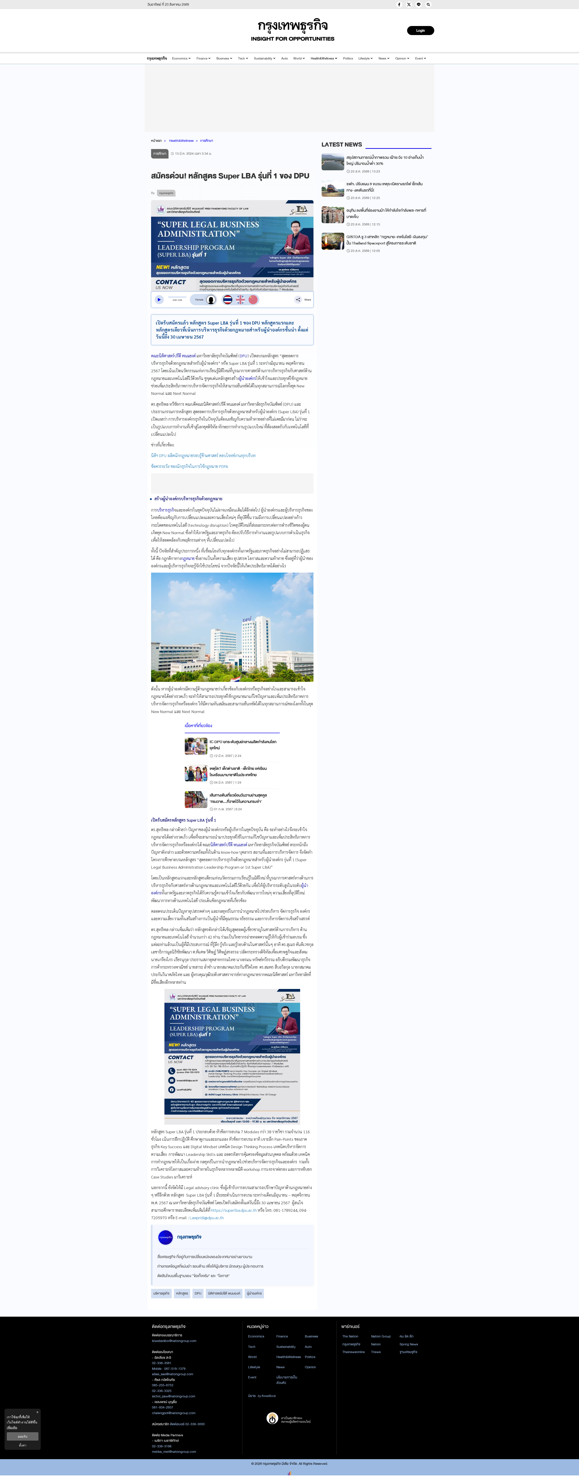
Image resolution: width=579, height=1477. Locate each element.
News (382, 58)
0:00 (175, 300)
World (297, 58)
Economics (179, 58)
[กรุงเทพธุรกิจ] (157, 58)
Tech (241, 58)
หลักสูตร (182, 1293)
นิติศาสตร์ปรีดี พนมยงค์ (224, 1293)
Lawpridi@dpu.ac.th (207, 1217)
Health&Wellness (322, 58)
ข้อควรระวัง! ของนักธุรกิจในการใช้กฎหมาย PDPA (190, 466)
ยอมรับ (22, 1436)
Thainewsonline (353, 1352)
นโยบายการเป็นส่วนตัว (286, 1380)
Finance (202, 58)
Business (222, 58)
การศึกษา (206, 141)
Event (419, 58)
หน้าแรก (156, 141)
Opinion (400, 58)
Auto (284, 58)
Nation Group (381, 1336)
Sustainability (263, 58)
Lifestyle (364, 58)
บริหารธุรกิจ (161, 1293)
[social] (399, 4)
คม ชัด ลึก (406, 1336)
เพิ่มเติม (12, 1427)
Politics (348, 58)
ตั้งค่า (22, 1445)
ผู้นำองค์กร (254, 1293)
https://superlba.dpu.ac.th (234, 1210)
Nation (376, 1344)
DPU (198, 1293)
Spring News (409, 1344)
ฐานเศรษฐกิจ (408, 1352)
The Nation (350, 1336)
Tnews (376, 1352)
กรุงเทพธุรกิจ (351, 1344)
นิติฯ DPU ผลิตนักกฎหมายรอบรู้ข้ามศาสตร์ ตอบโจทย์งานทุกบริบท (203, 455)
